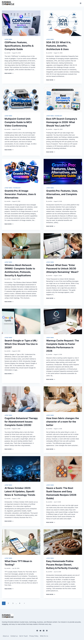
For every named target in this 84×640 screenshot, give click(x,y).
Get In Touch (23, 636)
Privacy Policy (33, 636)
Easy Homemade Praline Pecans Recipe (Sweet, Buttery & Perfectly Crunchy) (62, 564)
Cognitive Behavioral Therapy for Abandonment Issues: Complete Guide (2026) (21, 421)
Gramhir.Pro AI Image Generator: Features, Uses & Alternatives (20, 194)
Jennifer (8, 53)
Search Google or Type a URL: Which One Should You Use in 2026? (21, 344)
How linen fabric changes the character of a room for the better (62, 421)
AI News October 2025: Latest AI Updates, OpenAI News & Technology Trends (20, 491)
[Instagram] (43, 630)
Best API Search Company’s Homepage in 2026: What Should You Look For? (61, 122)
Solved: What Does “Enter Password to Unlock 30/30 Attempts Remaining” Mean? (62, 268)
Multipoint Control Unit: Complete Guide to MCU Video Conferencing (18, 122)
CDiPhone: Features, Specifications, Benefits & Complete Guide (19, 46)
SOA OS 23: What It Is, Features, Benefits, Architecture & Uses (58, 46)
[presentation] (21, 23)
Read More (9, 73)
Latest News (8, 39)
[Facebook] (37, 630)
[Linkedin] (46, 630)
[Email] (40, 630)
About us (6, 636)
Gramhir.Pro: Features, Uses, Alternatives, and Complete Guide (62, 194)
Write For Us (44, 636)
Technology (58, 115)
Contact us (14, 636)
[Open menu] (80, 3)
